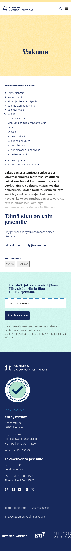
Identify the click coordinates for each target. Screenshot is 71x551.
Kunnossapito (15, 97)
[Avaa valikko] (67, 8)
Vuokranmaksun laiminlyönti (24, 150)
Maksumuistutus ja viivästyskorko (27, 122)
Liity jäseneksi (33, 245)
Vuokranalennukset (19, 140)
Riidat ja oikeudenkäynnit (22, 101)
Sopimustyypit (16, 109)
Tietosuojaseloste (15, 508)
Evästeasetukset (40, 508)
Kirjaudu (11, 245)
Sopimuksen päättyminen (22, 105)
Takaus (12, 127)
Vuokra (12, 114)
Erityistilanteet (16, 93)
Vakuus (12, 131)
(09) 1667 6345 (14, 465)
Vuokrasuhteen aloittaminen (24, 164)
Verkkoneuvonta (14, 469)
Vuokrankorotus (17, 145)
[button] (60, 8)
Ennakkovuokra (16, 118)
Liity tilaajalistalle (17, 315)
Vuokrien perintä (17, 154)
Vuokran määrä (16, 136)
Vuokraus (23, 263)
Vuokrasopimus (16, 160)
